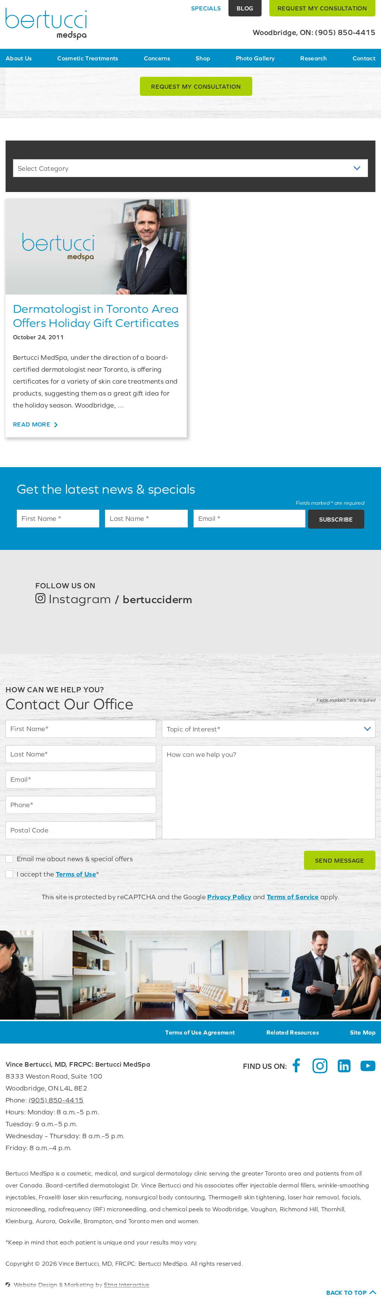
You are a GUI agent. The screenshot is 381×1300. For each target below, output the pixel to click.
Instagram (118, 598)
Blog (245, 8)
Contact (364, 58)
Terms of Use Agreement (200, 1032)
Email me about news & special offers (75, 859)
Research (313, 58)
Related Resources (292, 1032)
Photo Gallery (255, 58)
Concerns (157, 58)
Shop (203, 58)
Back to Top (346, 1292)
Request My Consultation (196, 86)
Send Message (339, 860)
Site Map (362, 1032)
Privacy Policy (229, 897)
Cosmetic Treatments (87, 58)
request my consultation (322, 8)
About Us (19, 58)
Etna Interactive (127, 1284)
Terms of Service (293, 897)
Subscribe (336, 519)
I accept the (35, 874)
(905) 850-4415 (56, 1100)
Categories (28, 155)
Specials (206, 8)
